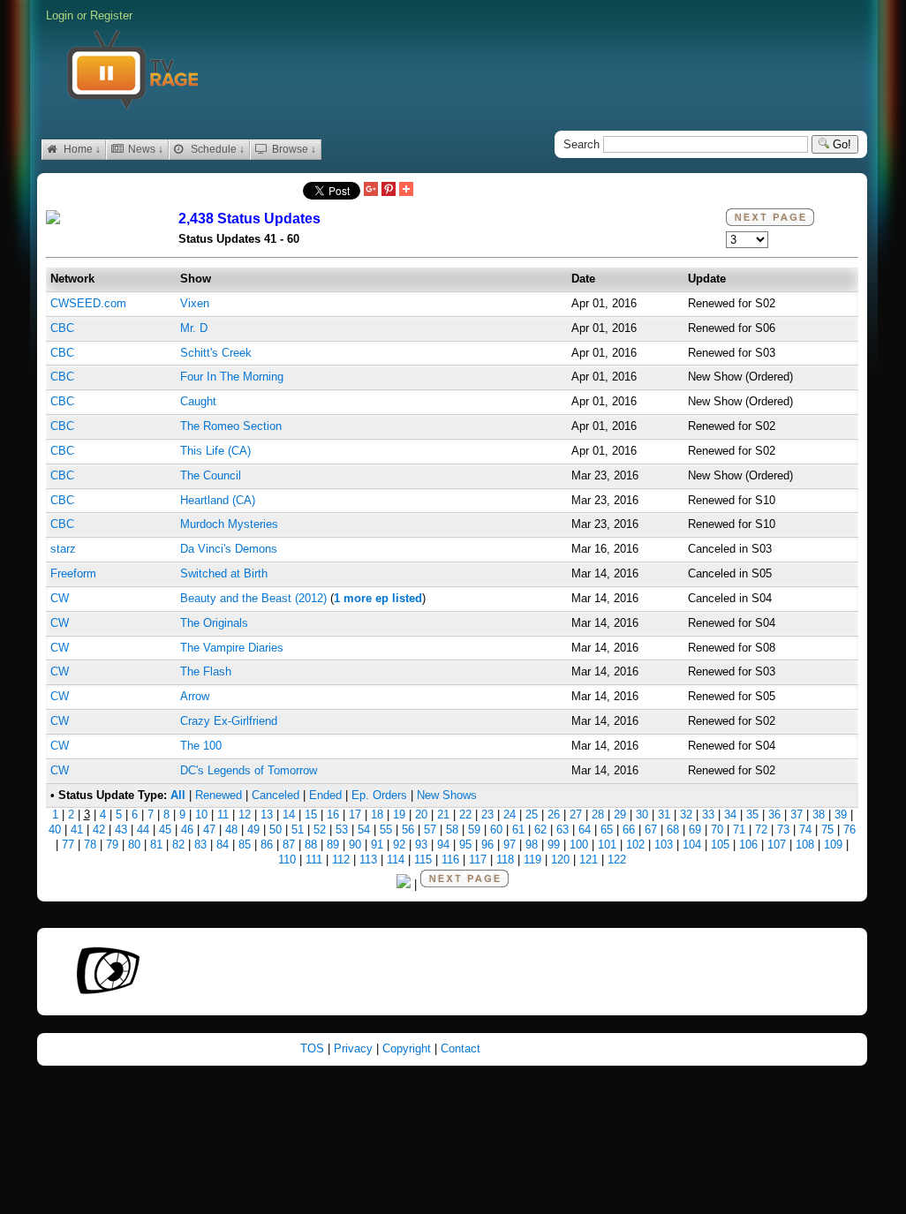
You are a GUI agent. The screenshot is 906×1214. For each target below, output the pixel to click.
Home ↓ (81, 149)
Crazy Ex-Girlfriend (228, 721)
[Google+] (371, 190)
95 (465, 844)
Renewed (218, 795)
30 (642, 814)
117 (478, 859)
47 (209, 829)
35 (752, 814)
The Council (210, 475)
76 (849, 829)
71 (739, 829)
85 (244, 844)
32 (686, 814)
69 (695, 829)
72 (761, 829)
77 (68, 844)
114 (395, 859)
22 (465, 814)
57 (430, 829)
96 (487, 844)
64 (584, 829)
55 (386, 829)
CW (59, 598)
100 (579, 844)
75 (827, 829)
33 (708, 814)
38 (818, 814)
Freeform (73, 573)
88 (311, 844)
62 (540, 829)
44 (143, 829)
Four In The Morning (231, 376)
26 (553, 814)
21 (443, 814)
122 (617, 859)
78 (90, 844)
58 (452, 829)
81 (156, 844)
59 (474, 829)
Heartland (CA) (217, 500)
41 (77, 829)
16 (333, 814)
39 (840, 814)
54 (364, 829)
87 (289, 844)
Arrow (194, 696)
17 (355, 814)
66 (629, 829)
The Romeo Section (231, 426)
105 (720, 844)
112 (341, 859)
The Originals (214, 623)
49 (253, 829)
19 (399, 814)
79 (112, 844)
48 (231, 829)
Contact (460, 1048)
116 (450, 859)
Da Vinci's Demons (228, 548)
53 (342, 829)
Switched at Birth (224, 573)
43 (121, 829)
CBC (62, 328)
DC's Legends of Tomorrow (248, 770)
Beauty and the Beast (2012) (253, 598)
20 (421, 814)
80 (134, 844)
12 (244, 814)
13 (266, 814)
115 (423, 859)
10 (201, 814)
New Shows (447, 795)
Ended (325, 795)
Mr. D (194, 328)
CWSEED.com (88, 303)
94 (443, 844)
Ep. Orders (379, 795)
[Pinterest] (388, 190)
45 (165, 829)
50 (275, 829)
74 (805, 829)
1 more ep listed (378, 598)
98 (531, 844)
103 (663, 844)
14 (289, 814)
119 (532, 859)
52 (319, 829)
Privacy (355, 1048)
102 (635, 844)
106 (748, 844)
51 (297, 829)
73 (783, 829)
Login (59, 15)
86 (266, 844)
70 (717, 829)
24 (509, 814)
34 (730, 814)
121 (588, 859)
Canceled (275, 795)
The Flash (205, 671)
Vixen (194, 303)
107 (776, 844)
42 (99, 829)
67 (651, 829)
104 (692, 844)
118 (505, 859)
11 (223, 814)
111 (314, 859)
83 (200, 844)
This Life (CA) (215, 450)
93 (421, 844)
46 (187, 829)
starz (63, 548)
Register (111, 15)
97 (509, 844)
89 (333, 844)
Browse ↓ (292, 149)
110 (287, 859)
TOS (314, 1048)
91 (377, 844)
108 (805, 844)
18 (377, 814)
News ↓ (144, 149)
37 (796, 814)
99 (553, 844)
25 (531, 814)
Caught (198, 401)
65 (606, 829)
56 (408, 829)
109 (833, 844)
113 (368, 859)
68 (673, 829)
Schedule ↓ (216, 149)
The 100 (201, 745)
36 (774, 814)
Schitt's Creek (216, 352)
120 (560, 859)
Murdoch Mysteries (229, 524)
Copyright (408, 1048)
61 (518, 829)
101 (607, 844)
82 (178, 844)
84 (222, 844)
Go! (840, 144)
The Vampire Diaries (231, 647)
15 (311, 814)
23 (487, 814)
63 (562, 829)
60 (496, 829)
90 (355, 844)
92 (399, 844)
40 (55, 829)
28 (598, 814)
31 (664, 814)
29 (620, 814)
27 (576, 814)
